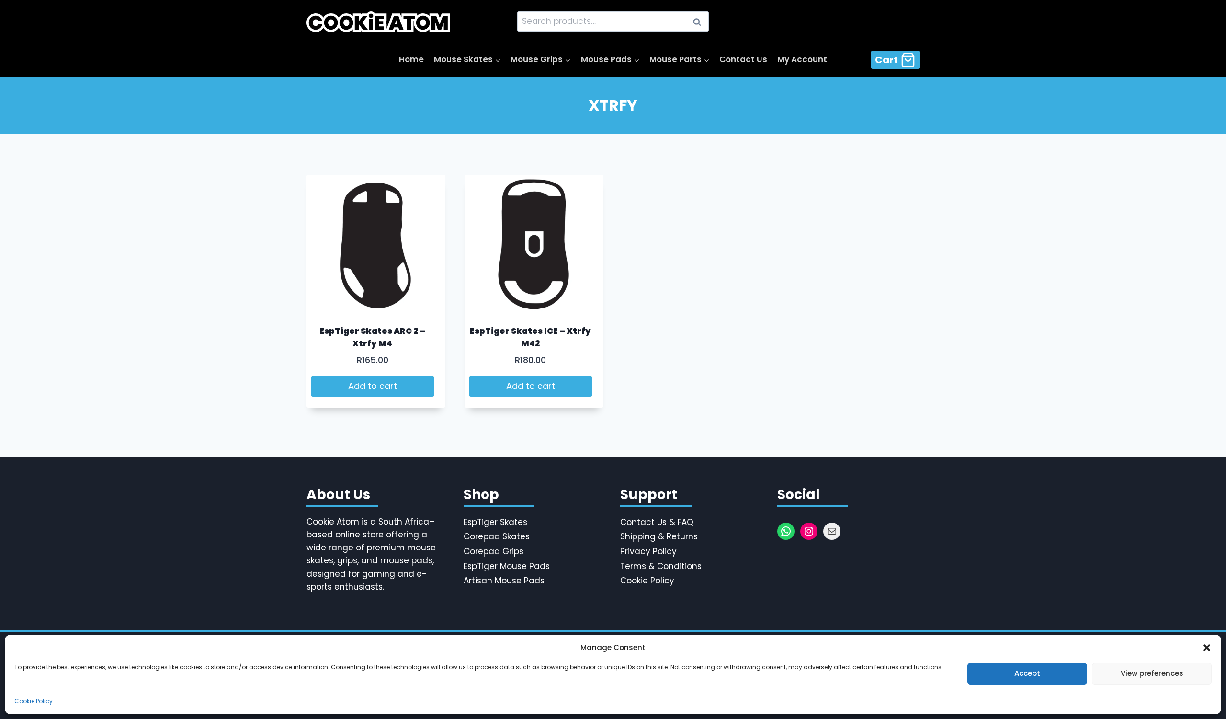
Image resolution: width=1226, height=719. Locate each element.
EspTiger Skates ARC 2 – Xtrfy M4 (372, 337)
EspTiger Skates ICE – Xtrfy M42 (530, 337)
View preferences (1152, 673)
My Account (802, 59)
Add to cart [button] (372, 386)
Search (700, 22)
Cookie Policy (33, 701)
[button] (1207, 647)
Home (411, 59)
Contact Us (743, 59)
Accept (1027, 673)
